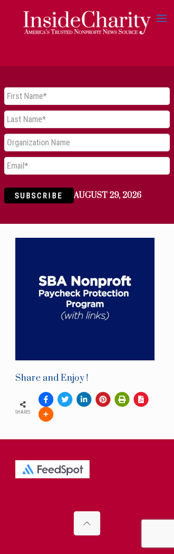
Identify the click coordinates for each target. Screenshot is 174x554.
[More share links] (46, 414)
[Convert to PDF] (141, 399)
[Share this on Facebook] (46, 399)
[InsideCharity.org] (87, 19)
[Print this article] (122, 399)
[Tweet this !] (65, 399)
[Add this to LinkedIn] (84, 399)
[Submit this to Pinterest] (103, 399)
